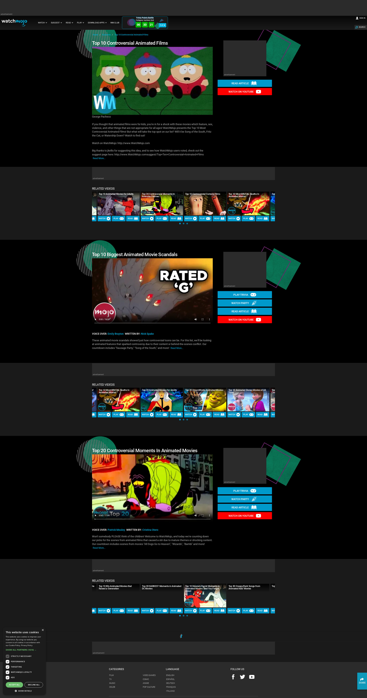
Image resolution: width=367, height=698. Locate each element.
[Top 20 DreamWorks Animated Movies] (205, 399)
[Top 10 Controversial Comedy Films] (205, 203)
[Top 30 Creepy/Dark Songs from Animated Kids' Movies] (248, 595)
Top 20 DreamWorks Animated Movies (204, 390)
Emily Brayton (116, 333)
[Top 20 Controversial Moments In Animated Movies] (162, 203)
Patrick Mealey (116, 529)
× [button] (43, 630)
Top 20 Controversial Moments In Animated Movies (158, 195)
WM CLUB (114, 22)
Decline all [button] (34, 685)
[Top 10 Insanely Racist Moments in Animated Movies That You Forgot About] (205, 595)
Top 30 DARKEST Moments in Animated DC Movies (161, 587)
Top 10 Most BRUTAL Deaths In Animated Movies (244, 195)
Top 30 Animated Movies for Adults (159, 390)
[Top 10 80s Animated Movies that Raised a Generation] (119, 595)
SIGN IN (362, 18)
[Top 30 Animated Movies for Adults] (162, 399)
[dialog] (24, 661)
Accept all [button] (14, 685)
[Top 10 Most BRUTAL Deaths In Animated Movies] (248, 203)
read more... (99, 158)
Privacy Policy (26, 645)
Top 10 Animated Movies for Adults (116, 194)
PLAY (162, 25)
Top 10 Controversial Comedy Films (202, 194)
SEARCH (362, 27)
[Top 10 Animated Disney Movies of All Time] (248, 399)
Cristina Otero (150, 529)
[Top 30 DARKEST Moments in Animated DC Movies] (162, 595)
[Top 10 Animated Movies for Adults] (119, 203)
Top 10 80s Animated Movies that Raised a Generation (115, 587)
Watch (102, 218)
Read (130, 218)
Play (116, 218)
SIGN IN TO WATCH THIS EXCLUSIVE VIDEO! (152, 677)
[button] (180, 223)
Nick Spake (147, 333)
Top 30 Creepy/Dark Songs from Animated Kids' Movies (244, 587)
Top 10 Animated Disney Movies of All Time (247, 391)
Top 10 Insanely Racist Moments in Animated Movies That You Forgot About (202, 588)
